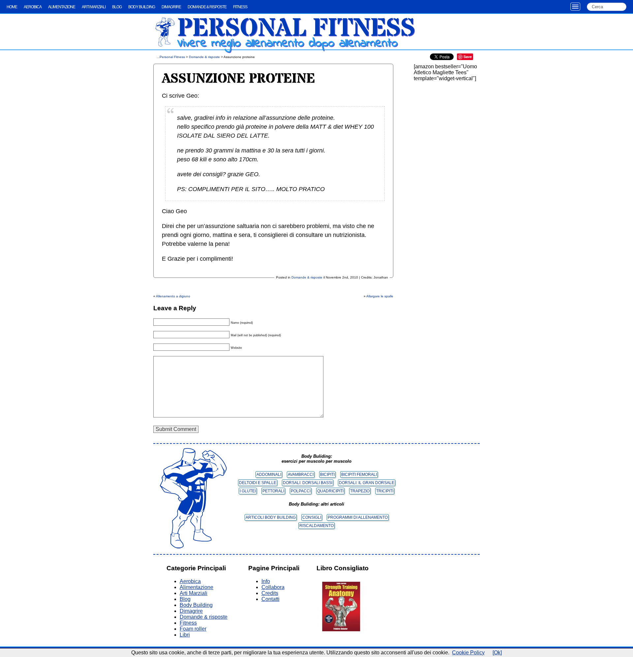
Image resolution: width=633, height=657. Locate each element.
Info (265, 581)
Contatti (270, 599)
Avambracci (301, 474)
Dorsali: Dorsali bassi (307, 482)
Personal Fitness (296, 28)
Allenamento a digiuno (173, 296)
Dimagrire (171, 7)
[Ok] (497, 652)
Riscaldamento (316, 525)
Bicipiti (327, 474)
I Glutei (248, 491)
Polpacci (301, 491)
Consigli (311, 517)
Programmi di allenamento (358, 517)
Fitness (240, 7)
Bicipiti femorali (359, 474)
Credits (269, 593)
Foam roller (193, 629)
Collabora (273, 587)
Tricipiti (384, 491)
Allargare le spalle (379, 296)
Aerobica (33, 7)
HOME (12, 7)
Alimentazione (61, 7)
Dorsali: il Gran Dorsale (366, 482)
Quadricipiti (330, 491)
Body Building (141, 7)
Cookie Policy (468, 652)
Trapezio (360, 491)
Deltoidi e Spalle (257, 482)
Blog (117, 7)
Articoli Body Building (271, 517)
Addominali (268, 474)
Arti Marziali (94, 7)
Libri (185, 635)
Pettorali (273, 491)
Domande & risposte (207, 7)
